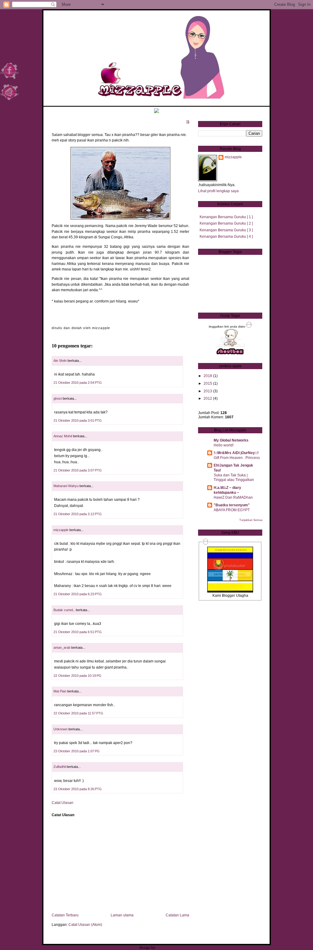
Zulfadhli (59, 766)
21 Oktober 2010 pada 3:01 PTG (77, 420)
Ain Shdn (60, 360)
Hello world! (224, 445)
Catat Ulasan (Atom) (85, 924)
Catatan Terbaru (65, 915)
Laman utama (122, 915)
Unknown (60, 729)
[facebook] (10, 79)
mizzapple (60, 530)
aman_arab (61, 647)
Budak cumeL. (64, 610)
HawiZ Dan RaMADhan (233, 497)
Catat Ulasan (62, 803)
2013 (208, 391)
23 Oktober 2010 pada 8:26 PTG (77, 789)
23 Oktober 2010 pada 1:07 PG (76, 751)
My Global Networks (231, 440)
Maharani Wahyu (66, 486)
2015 (208, 383)
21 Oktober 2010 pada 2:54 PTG (77, 382)
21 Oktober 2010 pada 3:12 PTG (77, 514)
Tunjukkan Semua (250, 520)
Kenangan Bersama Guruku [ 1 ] (226, 217)
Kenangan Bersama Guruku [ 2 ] (226, 223)
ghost (58, 398)
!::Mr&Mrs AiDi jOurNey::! (236, 453)
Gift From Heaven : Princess (237, 458)
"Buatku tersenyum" (232, 505)
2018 (208, 376)
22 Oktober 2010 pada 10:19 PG (77, 675)
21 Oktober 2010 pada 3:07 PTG (77, 470)
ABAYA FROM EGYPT (232, 510)
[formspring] (10, 101)
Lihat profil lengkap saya (218, 191)
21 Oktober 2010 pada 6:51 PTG (77, 632)
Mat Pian (59, 691)
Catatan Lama (177, 915)
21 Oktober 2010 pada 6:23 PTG (77, 594)
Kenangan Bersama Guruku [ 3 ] (226, 230)
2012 (208, 398)
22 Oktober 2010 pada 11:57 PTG (78, 713)
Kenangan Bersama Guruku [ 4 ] (226, 236)
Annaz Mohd (62, 436)
